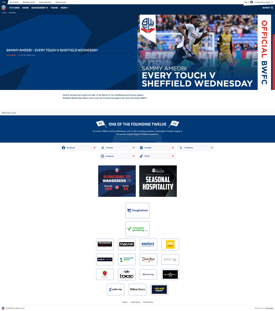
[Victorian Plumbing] (137, 229)
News (25, 7)
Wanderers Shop (29, 2)
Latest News (12, 12)
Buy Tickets (14, 2)
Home (4, 12)
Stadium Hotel (61, 2)
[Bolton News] (137, 289)
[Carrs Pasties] (170, 244)
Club (4, 2)
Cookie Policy (135, 302)
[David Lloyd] (148, 259)
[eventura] (148, 244)
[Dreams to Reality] (170, 274)
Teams (54, 7)
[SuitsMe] (115, 289)
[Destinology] (148, 274)
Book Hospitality (45, 2)
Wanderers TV (39, 7)
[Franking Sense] (105, 244)
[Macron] (126, 244)
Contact (124, 302)
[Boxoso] (126, 274)
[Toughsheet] (137, 210)
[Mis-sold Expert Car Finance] (159, 289)
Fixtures (14, 7)
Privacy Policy (148, 302)
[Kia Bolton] (105, 259)
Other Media (269, 308)
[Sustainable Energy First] (126, 259)
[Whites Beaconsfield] (105, 274)
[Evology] (170, 259)
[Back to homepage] (3, 7)
